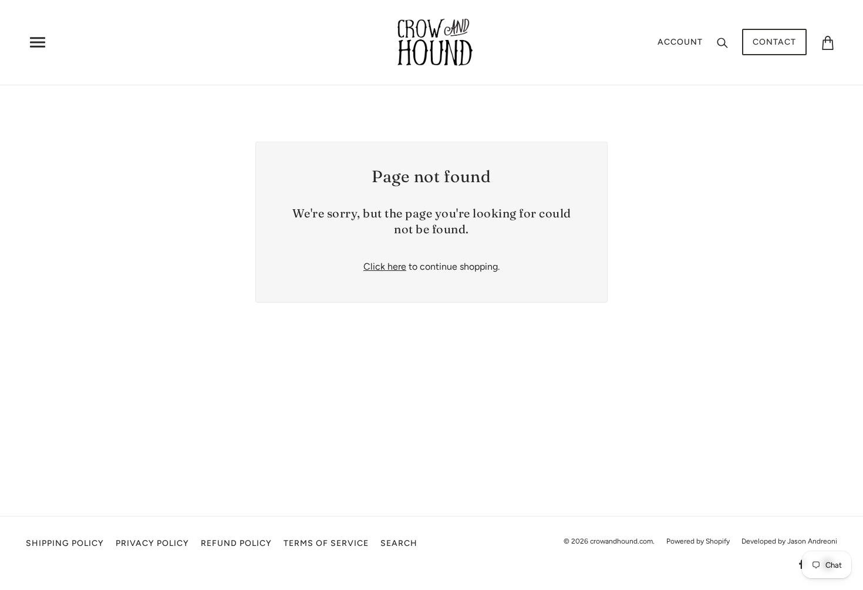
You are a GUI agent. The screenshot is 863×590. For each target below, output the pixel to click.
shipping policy (65, 543)
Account (680, 42)
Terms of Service (326, 543)
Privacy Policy (152, 543)
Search (398, 543)
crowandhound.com (621, 541)
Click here (384, 266)
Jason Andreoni (812, 541)
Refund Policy (236, 543)
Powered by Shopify (698, 541)
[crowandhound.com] (435, 41)
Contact (774, 42)
